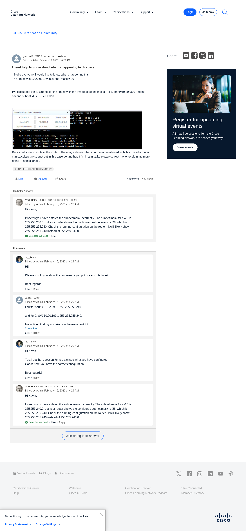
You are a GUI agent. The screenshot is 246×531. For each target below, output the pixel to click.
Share (62, 178)
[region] (53, 520)
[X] (202, 55)
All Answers (19, 248)
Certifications (121, 12)
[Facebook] (194, 55)
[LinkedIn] (211, 55)
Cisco (23, 13)
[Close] (101, 514)
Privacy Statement (16, 524)
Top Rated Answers (23, 191)
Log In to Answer (83, 436)
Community (77, 12)
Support (145, 12)
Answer (43, 178)
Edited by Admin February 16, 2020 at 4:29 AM (46, 60)
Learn (98, 12)
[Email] (186, 55)
